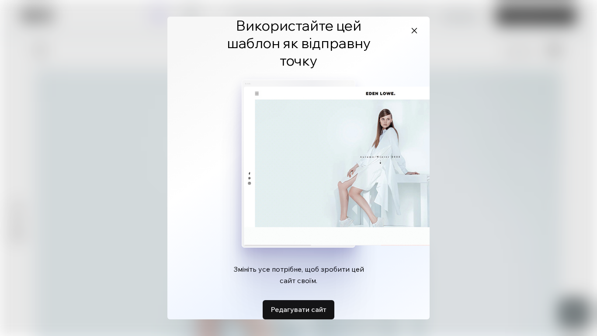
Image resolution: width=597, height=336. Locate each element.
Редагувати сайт (298, 309)
